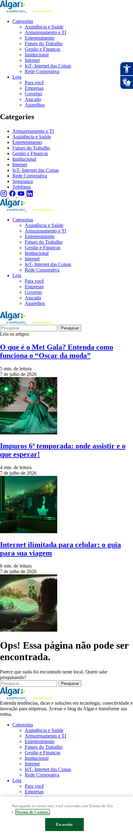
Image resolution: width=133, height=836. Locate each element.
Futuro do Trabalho (31, 147)
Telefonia (21, 186)
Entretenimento (27, 142)
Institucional (24, 159)
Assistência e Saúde (31, 136)
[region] (66, 816)
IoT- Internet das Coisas (35, 170)
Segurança (22, 181)
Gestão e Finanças (30, 153)
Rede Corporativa (29, 175)
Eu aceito (64, 824)
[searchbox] (28, 328)
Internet (19, 164)
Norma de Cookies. (32, 812)
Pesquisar (70, 328)
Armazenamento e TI (33, 131)
